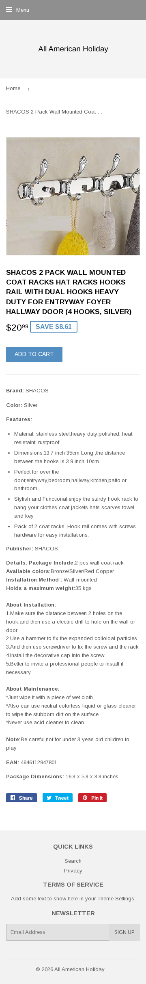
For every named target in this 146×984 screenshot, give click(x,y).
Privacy (73, 871)
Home (13, 88)
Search (73, 861)
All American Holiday (79, 969)
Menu (22, 10)
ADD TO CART (34, 354)
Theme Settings (115, 899)
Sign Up (124, 932)
